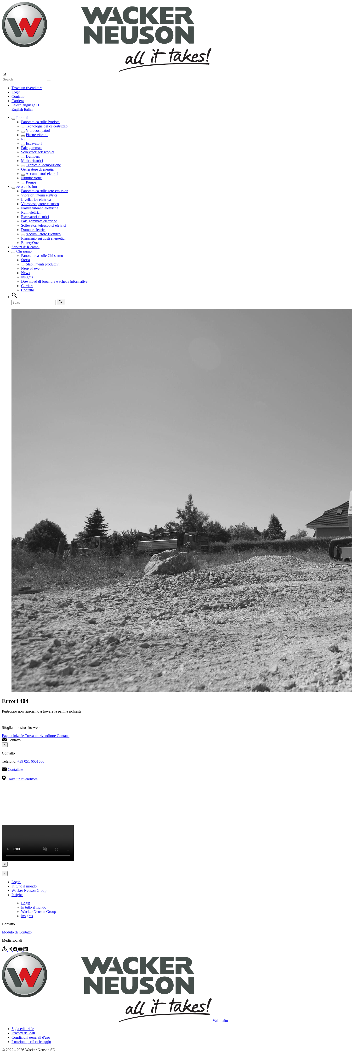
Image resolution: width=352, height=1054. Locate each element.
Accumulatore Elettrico (43, 234)
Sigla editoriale (22, 1029)
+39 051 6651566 (30, 761)
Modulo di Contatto (17, 932)
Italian (28, 109)
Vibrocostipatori (38, 130)
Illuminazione (31, 178)
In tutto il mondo (24, 886)
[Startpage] (106, 70)
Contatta (63, 736)
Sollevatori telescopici (37, 152)
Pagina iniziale (13, 736)
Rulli (24, 139)
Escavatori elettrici (35, 217)
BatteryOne (30, 243)
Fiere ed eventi (32, 268)
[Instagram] (10, 950)
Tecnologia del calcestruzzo (47, 126)
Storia (25, 260)
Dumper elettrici (33, 230)
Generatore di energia (37, 169)
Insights (27, 277)
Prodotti (22, 117)
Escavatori (34, 143)
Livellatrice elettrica (36, 199)
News (25, 273)
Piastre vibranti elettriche (39, 208)
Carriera (17, 101)
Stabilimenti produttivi (42, 264)
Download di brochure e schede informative (54, 281)
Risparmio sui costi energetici (43, 238)
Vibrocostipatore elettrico (40, 204)
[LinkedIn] (25, 950)
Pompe (31, 182)
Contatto (17, 96)
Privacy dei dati (23, 1033)
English (17, 109)
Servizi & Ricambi (25, 247)
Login (16, 92)
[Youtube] (20, 950)
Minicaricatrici (32, 161)
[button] (25, 105)
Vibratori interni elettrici (39, 195)
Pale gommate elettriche (39, 221)
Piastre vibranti (37, 135)
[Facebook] (15, 950)
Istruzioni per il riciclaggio (31, 1042)
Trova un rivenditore (26, 88)
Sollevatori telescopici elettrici (43, 225)
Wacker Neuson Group (28, 890)
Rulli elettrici (30, 212)
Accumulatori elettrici (42, 174)
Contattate (15, 769)
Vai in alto (220, 1021)
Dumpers (33, 156)
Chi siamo (24, 251)
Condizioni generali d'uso (30, 1037)
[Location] (5, 950)
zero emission (26, 186)
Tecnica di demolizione (43, 165)
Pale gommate (31, 148)
